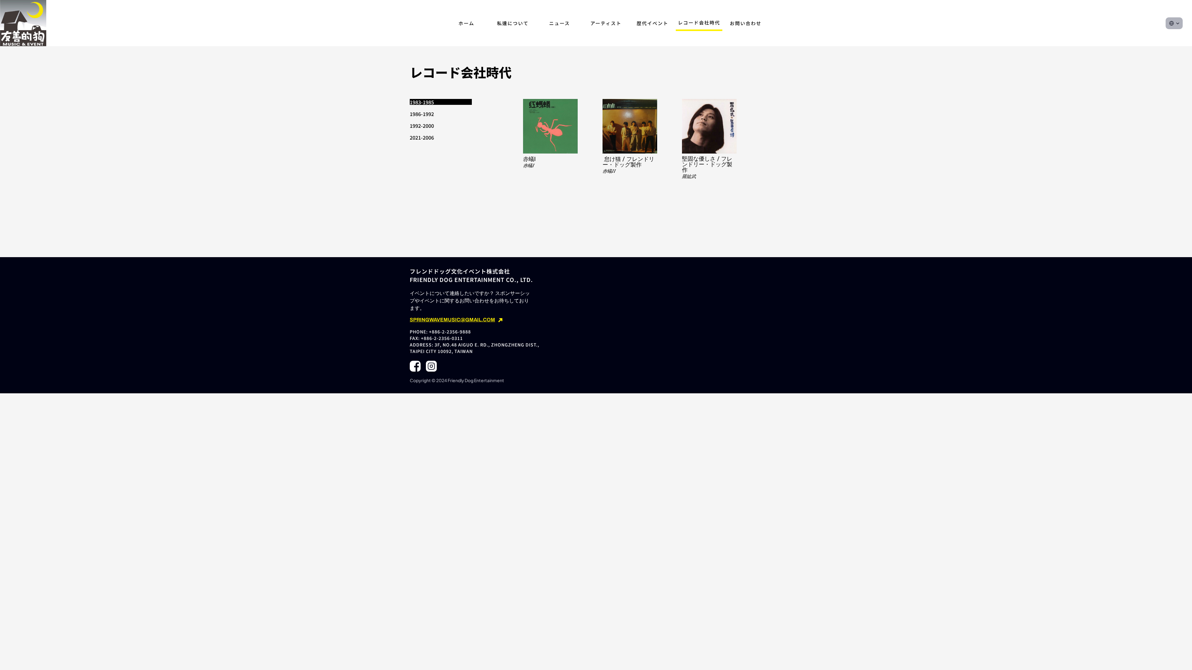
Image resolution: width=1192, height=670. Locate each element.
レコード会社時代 (699, 22)
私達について (513, 23)
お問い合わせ (745, 23)
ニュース (559, 23)
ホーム (466, 23)
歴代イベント (652, 23)
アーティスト (605, 23)
